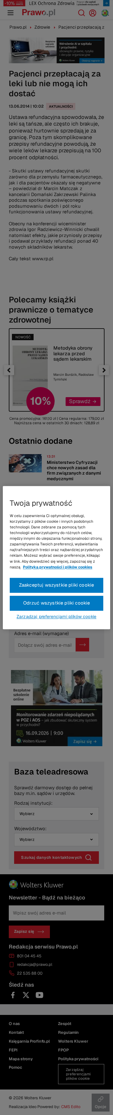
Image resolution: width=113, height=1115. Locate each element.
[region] (56, 557)
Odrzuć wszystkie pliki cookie (56, 603)
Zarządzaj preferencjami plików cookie (56, 616)
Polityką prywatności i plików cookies (57, 567)
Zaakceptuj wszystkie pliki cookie (56, 585)
